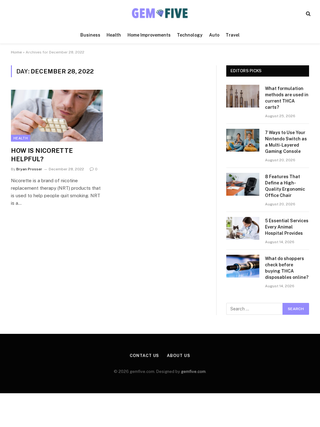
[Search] (308, 13)
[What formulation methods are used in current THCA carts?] (242, 96)
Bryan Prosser (29, 169)
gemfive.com (193, 371)
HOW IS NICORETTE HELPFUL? (42, 155)
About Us (178, 355)
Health (114, 35)
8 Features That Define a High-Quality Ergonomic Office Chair (285, 186)
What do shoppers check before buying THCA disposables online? (286, 268)
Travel (233, 35)
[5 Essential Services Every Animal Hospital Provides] (242, 228)
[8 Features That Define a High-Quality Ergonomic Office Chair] (242, 184)
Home (16, 52)
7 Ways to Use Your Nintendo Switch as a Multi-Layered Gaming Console (286, 142)
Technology (189, 35)
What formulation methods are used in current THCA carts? (286, 98)
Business (90, 35)
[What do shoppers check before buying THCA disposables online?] (242, 266)
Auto (214, 35)
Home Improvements (149, 35)
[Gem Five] (160, 13)
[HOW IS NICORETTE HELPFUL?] (57, 115)
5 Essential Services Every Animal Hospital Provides (286, 227)
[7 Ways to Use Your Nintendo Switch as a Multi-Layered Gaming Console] (242, 140)
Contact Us (144, 355)
